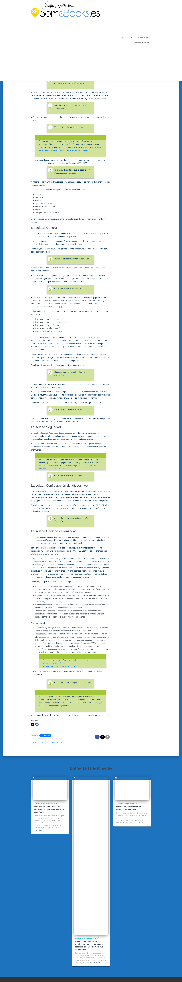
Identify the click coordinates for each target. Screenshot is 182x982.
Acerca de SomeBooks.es (141, 43)
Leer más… (38, 830)
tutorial (62, 742)
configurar (41, 739)
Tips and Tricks (45, 735)
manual (34, 742)
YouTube (130, 37)
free (52, 739)
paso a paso (54, 742)
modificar (41, 742)
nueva (47, 742)
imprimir (62, 739)
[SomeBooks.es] (64, 40)
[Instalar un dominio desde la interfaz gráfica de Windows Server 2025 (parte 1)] (50, 788)
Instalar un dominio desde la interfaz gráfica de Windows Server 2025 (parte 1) (50, 809)
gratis (56, 739)
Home (122, 37)
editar (48, 739)
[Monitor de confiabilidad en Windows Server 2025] (132, 788)
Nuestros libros (142, 37)
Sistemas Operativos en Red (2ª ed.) (46, 803)
